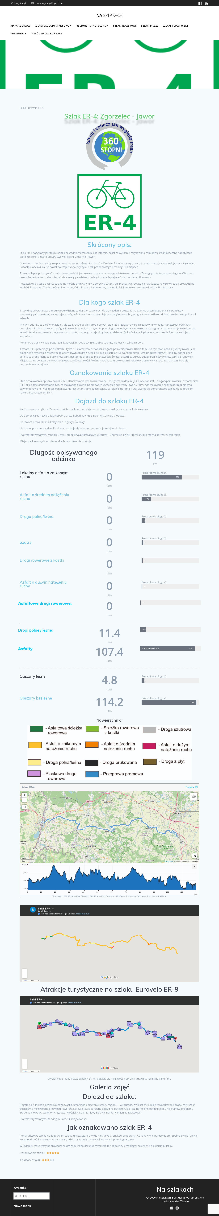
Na (109, 15)
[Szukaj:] (31, 1195)
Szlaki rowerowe (125, 25)
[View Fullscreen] (24, 807)
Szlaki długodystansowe (51, 25)
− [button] (24, 800)
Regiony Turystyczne (91, 25)
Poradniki (17, 33)
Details (189, 787)
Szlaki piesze (149, 25)
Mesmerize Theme (177, 1201)
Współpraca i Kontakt (46, 33)
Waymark (169, 861)
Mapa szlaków (20, 25)
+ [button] (24, 795)
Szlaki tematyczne (176, 25)
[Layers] (193, 796)
